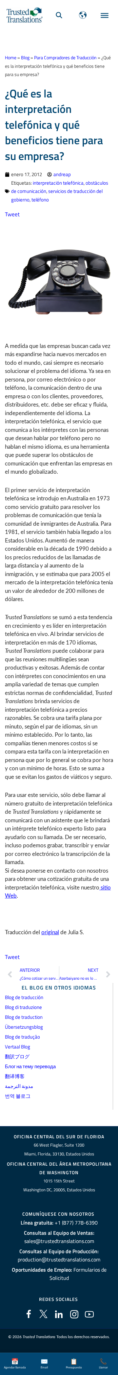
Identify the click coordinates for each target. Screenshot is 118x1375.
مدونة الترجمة (19, 1086)
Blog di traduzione (23, 1007)
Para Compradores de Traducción (65, 57)
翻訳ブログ (17, 1056)
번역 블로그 (17, 1096)
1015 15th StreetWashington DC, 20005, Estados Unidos (59, 1185)
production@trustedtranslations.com (59, 1259)
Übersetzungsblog (24, 1027)
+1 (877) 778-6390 (76, 1223)
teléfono (40, 199)
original (50, 932)
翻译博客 (15, 1076)
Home (10, 57)
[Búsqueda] (59, 15)
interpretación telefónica (58, 183)
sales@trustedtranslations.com (59, 1241)
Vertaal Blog (17, 1046)
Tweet (12, 214)
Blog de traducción (24, 997)
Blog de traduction (24, 1017)
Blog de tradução (22, 1037)
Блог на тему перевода (30, 1066)
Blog (25, 57)
